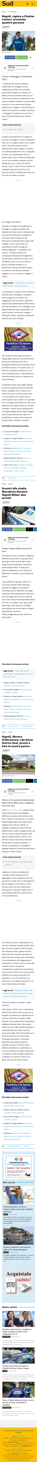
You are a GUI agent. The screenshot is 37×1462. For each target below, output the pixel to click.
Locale (10, 484)
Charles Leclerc (12, 478)
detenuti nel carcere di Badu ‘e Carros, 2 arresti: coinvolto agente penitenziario (17, 451)
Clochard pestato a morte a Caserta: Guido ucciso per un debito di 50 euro (18, 1209)
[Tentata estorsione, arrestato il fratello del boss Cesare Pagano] (18, 1355)
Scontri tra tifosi (12, 726)
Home (4, 12)
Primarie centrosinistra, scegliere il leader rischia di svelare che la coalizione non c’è (16, 1331)
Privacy (18, 1436)
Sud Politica (6, 1337)
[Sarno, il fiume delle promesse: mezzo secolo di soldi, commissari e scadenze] (18, 1390)
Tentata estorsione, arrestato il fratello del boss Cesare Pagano (15, 1367)
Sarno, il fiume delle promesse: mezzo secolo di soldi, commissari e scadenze (18, 1402)
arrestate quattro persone (14, 685)
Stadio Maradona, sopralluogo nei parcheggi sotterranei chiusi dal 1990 (18, 674)
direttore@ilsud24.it (29, 1442)
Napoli (26, 1146)
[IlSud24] (16, 3)
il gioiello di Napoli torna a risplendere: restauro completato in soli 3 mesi (18, 468)
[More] (30, 57)
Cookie (22, 1436)
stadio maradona (27, 726)
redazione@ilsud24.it (18, 1448)
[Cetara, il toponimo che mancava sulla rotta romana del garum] (18, 1236)
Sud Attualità (12, 12)
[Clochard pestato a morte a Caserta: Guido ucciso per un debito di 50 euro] (18, 1195)
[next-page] (7, 1265)
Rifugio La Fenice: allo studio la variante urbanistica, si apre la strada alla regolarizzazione (17, 993)
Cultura (6, 1252)
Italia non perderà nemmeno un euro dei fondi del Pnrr (18, 441)
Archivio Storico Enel (14, 810)
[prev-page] (4, 1265)
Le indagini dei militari (14, 129)
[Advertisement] (18, 199)
